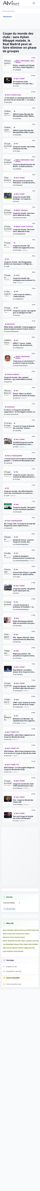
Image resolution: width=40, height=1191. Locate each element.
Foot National (18, 185)
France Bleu (17, 118)
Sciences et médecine (13, 374)
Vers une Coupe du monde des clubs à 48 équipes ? (23, 817)
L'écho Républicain (19, 234)
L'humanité (9, 463)
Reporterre (9, 382)
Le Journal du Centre (20, 217)
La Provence (17, 658)
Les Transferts (18, 674)
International (10, 324)
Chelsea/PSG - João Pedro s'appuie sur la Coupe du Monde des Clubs (19, 736)
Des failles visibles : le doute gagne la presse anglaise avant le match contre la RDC (20, 329)
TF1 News (17, 151)
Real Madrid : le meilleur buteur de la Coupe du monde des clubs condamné (24, 672)
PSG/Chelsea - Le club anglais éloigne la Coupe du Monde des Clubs (19, 768)
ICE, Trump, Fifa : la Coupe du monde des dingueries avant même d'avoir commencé (19, 526)
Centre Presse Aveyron (20, 365)
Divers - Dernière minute (14, 95)
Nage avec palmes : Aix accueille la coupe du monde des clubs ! (24, 656)
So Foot (16, 86)
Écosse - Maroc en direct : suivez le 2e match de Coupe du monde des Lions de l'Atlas (24, 396)
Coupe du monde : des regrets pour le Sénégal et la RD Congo (24, 313)
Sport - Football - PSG (13, 732)
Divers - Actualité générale (14, 455)
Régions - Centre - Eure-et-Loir (24, 226)
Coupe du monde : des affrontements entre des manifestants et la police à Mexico (18, 493)
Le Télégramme (18, 299)
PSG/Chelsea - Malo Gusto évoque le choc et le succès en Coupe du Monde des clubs (20, 752)
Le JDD (7, 266)
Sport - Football (20, 78)
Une (17, 143)
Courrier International (12, 331)
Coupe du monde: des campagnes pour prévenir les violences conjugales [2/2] (24, 280)
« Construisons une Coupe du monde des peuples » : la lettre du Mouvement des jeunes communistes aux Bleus (20, 461)
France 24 (17, 315)
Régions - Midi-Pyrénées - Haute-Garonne (24, 61)
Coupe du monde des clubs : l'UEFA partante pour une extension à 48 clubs (23, 786)
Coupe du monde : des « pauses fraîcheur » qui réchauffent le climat (18, 378)
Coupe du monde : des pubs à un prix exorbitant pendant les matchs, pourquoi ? (24, 509)
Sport (17, 504)
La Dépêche (17, 70)
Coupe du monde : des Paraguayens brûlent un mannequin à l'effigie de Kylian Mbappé (18, 264)
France (18, 275)
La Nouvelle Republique (21, 544)
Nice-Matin (9, 102)
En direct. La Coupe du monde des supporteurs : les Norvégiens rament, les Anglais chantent (19, 412)
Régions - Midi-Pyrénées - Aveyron (23, 357)
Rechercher (7, 17)
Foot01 (16, 447)
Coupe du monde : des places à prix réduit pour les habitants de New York (24, 591)
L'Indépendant (18, 707)
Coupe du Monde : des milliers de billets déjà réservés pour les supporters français (24, 688)
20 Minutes (17, 642)
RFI (15, 283)
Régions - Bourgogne (22, 210)
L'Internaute (18, 512)
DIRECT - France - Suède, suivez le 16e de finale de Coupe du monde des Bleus (23, 345)
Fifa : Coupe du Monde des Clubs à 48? (23, 801)
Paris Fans (8, 739)
